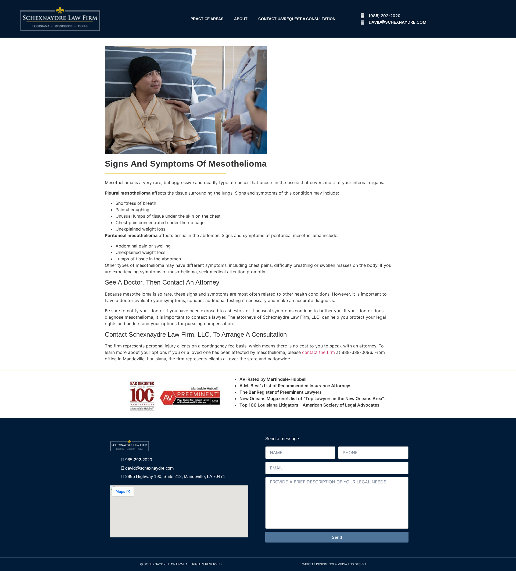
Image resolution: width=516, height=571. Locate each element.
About (241, 19)
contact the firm (318, 352)
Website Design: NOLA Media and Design (334, 564)
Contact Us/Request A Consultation (296, 19)
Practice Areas (207, 19)
